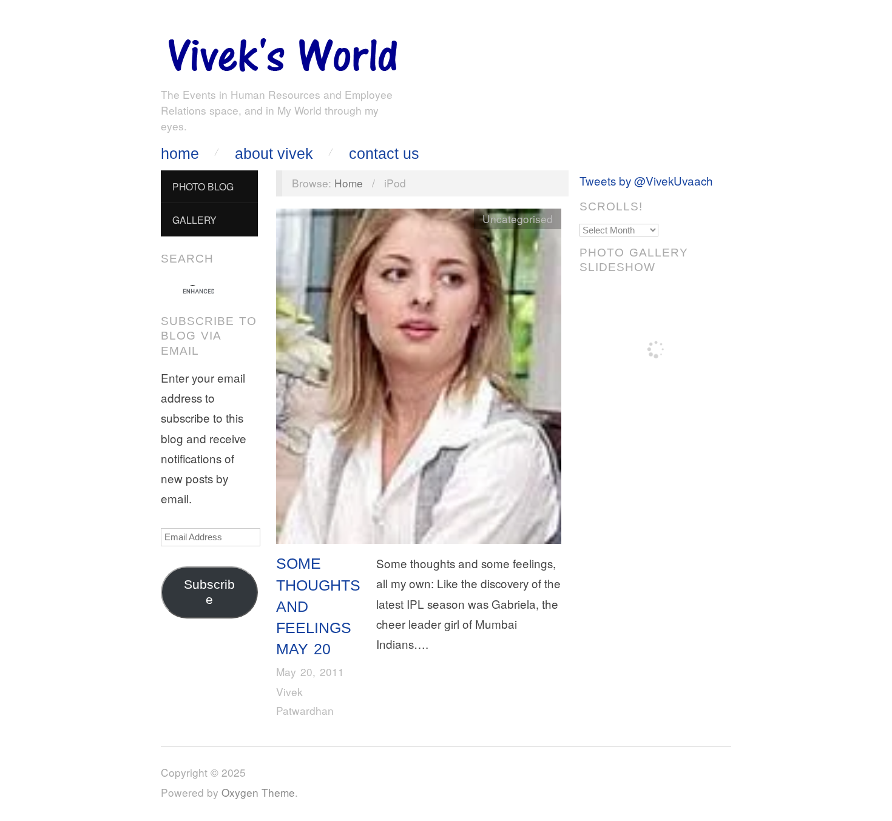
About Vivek (274, 153)
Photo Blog (203, 186)
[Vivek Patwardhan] (282, 52)
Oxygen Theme (258, 792)
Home (180, 153)
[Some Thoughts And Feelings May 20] (418, 378)
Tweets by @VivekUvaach (646, 180)
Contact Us (384, 153)
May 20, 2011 (310, 671)
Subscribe (209, 592)
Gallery (194, 219)
